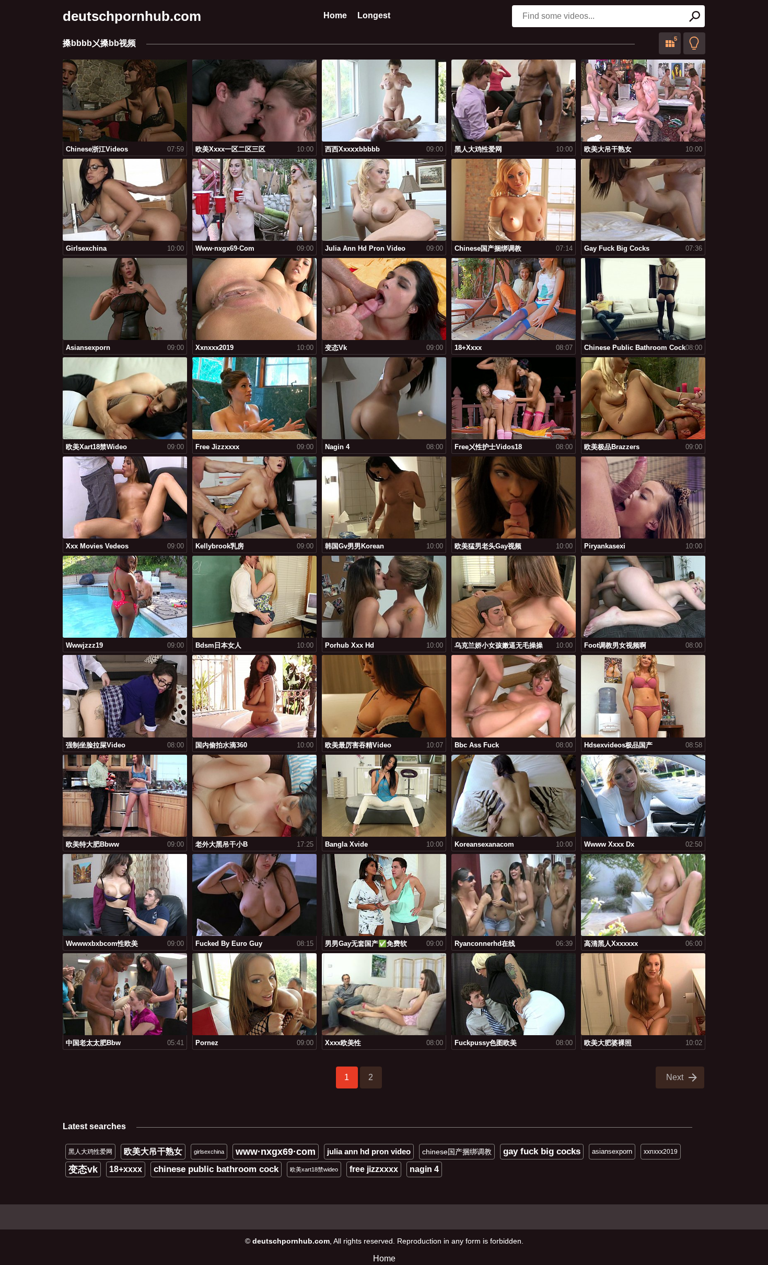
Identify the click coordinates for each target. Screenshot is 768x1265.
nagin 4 (424, 1169)
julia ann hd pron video (369, 1151)
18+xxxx (125, 1169)
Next (674, 1077)
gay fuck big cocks (541, 1151)
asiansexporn (612, 1151)
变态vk (83, 1169)
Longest (373, 15)
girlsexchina (209, 1152)
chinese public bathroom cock (216, 1169)
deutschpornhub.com (132, 16)
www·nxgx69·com (276, 1151)
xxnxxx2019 (661, 1151)
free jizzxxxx (374, 1169)
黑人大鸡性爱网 (90, 1151)
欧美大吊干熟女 (153, 1151)
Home (335, 15)
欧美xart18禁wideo (314, 1169)
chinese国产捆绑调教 (457, 1151)
